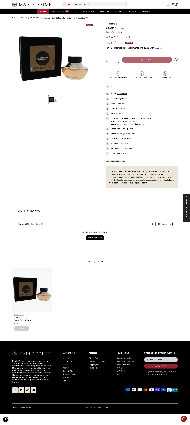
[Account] (168, 4)
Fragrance (23, 18)
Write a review (95, 237)
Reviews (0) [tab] (23, 224)
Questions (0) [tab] (37, 224)
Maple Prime (25, 407)
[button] (112, 37)
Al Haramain (34, 18)
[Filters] (152, 224)
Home (14, 18)
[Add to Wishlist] (176, 60)
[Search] (66, 4)
